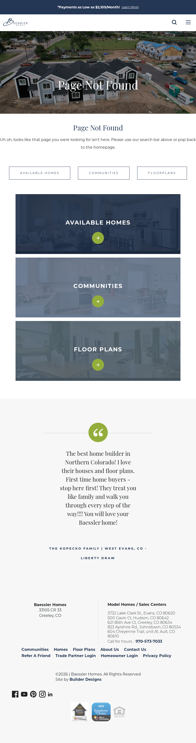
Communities (104, 173)
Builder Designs (86, 679)
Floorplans (162, 173)
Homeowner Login (119, 655)
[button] (174, 29)
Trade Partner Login (75, 655)
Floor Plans (84, 649)
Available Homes (39, 173)
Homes (61, 649)
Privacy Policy (157, 655)
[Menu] (188, 22)
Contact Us (135, 649)
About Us (109, 649)
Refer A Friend (36, 655)
